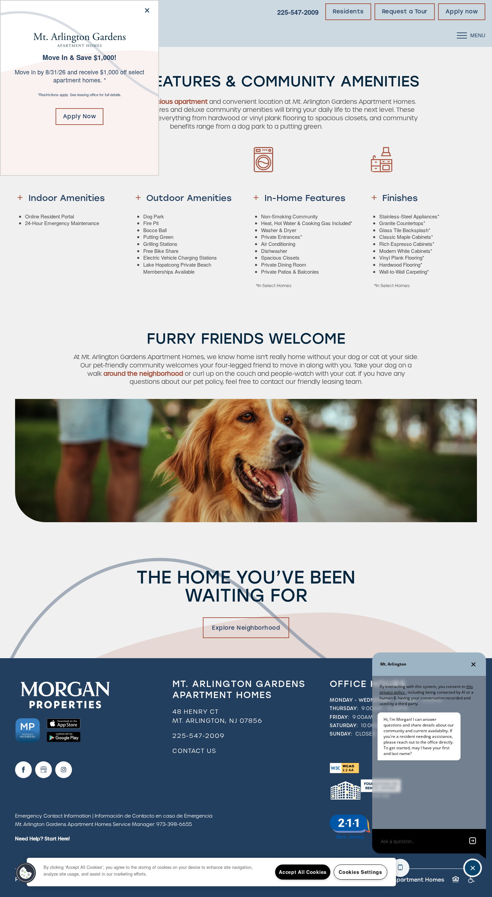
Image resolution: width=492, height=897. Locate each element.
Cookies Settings (360, 872)
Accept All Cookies (303, 872)
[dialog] (79, 88)
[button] (80, 116)
